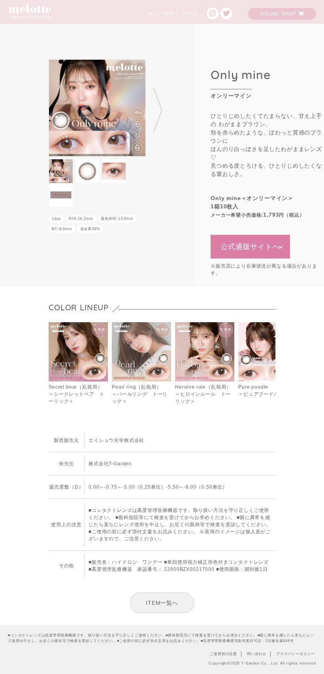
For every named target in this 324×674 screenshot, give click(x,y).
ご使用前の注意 (223, 654)
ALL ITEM (161, 13)
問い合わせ (256, 654)
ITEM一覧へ (162, 603)
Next (157, 109)
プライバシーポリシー (295, 654)
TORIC (190, 13)
